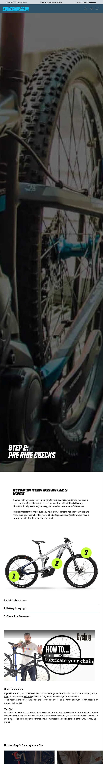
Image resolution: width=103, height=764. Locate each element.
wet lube (28, 696)
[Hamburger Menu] (97, 9)
